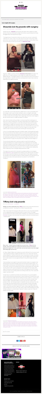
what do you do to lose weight (24, 197)
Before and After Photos (12, 192)
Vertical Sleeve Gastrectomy (19, 196)
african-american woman (12, 193)
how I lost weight (21, 194)
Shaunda (22, 73)
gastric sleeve (10, 194)
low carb (15, 195)
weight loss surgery (15, 197)
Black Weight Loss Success (21, 7)
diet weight (31, 321)
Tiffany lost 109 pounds (14, 202)
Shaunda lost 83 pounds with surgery (20, 27)
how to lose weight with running (15, 322)
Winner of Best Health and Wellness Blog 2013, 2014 (21, 371)
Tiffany (30, 245)
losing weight (10, 195)
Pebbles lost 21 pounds (9, 381)
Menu (22, 2)
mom (18, 195)
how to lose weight (28, 194)
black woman (35, 193)
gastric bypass (5, 322)
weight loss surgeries (7, 197)
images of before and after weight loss (28, 322)
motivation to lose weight (24, 195)
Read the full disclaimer (7, 374)
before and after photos (28, 193)
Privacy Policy (6, 375)
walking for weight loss (29, 196)
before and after (21, 193)
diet (3, 194)
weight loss (36, 196)
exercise (6, 194)
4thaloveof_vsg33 (26, 41)
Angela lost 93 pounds (8, 385)
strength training (10, 196)
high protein (16, 194)
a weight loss (10, 321)
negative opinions (32, 195)
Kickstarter (5, 215)
